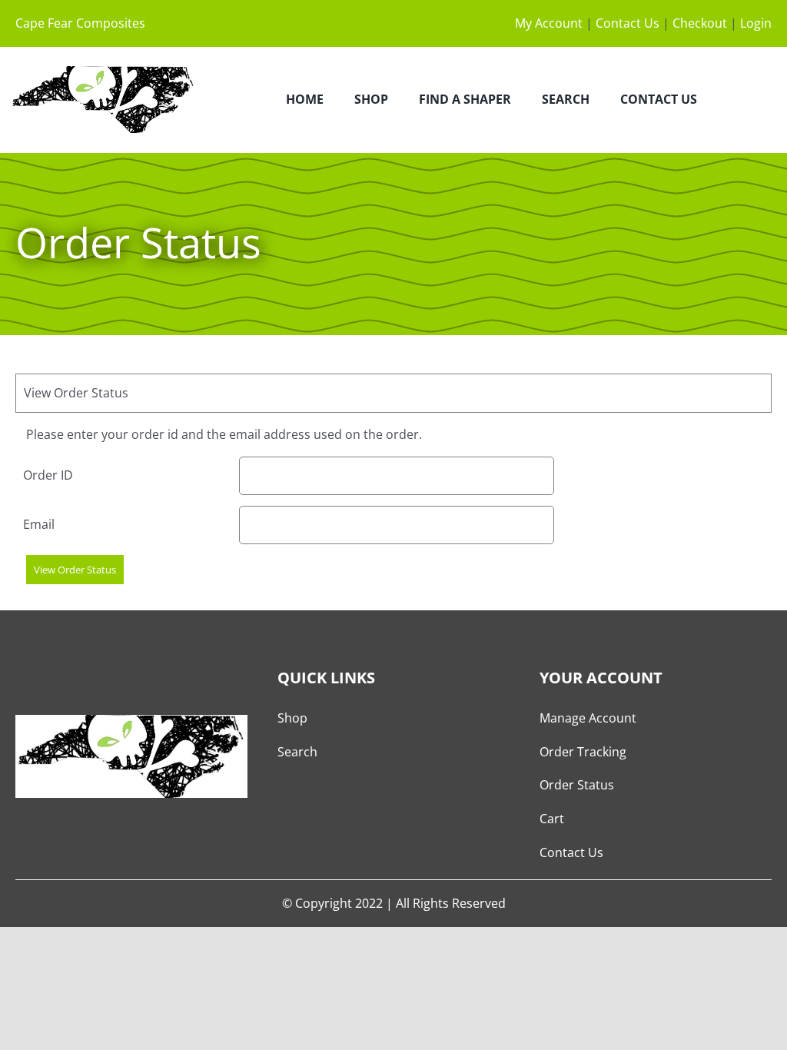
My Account (549, 23)
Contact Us (627, 23)
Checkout (699, 23)
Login (756, 23)
